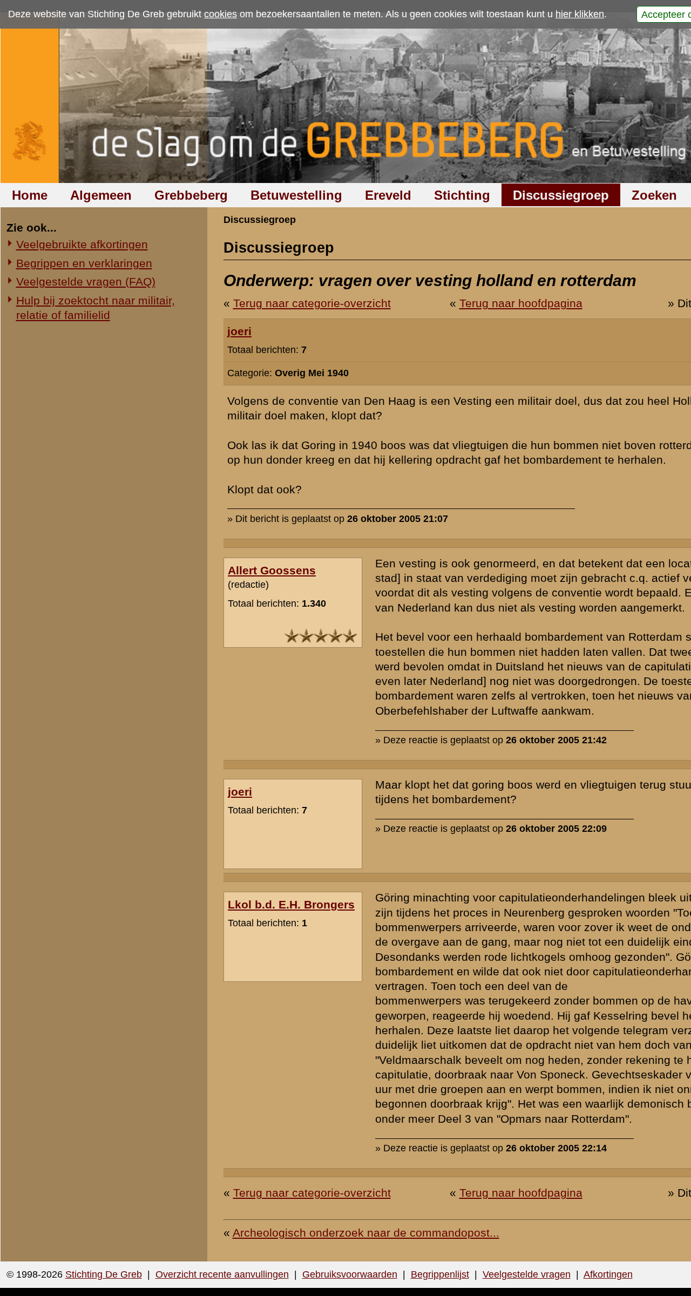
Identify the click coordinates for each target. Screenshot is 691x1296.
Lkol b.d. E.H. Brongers (291, 904)
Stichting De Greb (103, 1274)
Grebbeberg (191, 195)
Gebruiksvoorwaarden (349, 1274)
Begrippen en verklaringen (84, 263)
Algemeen (101, 195)
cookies (220, 14)
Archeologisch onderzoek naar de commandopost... (366, 1232)
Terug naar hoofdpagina (520, 303)
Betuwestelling (296, 195)
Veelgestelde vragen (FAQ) (85, 281)
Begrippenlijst (440, 1274)
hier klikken (579, 14)
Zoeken (654, 195)
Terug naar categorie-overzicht (312, 303)
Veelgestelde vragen (527, 1274)
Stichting (462, 195)
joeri (239, 331)
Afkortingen (608, 1274)
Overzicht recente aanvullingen (222, 1274)
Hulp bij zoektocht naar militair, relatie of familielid (95, 307)
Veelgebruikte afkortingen (82, 244)
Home (30, 195)
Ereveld (388, 195)
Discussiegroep (561, 195)
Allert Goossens (272, 570)
